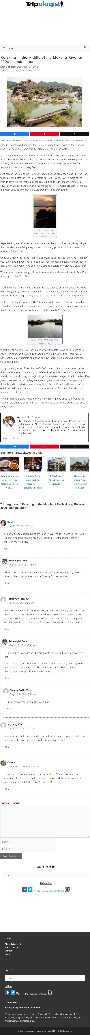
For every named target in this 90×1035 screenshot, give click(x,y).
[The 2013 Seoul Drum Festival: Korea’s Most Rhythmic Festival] (33, 469)
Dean (10, 522)
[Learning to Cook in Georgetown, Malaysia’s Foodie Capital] (9, 469)
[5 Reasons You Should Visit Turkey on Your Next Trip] (79, 469)
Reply (6, 548)
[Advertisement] (45, 27)
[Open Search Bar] (85, 47)
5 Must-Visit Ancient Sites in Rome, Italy (56, 479)
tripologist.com (11, 438)
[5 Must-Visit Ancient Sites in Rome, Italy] (56, 469)
